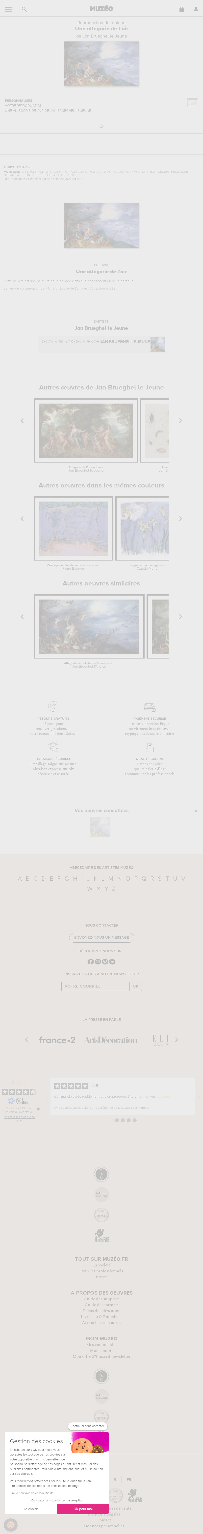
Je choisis (31, 1509)
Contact (104, 1520)
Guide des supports (102, 1299)
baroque (127, 281)
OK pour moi (83, 1509)
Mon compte (101, 1350)
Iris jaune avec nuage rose (147, 567)
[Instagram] (98, 964)
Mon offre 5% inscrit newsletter (102, 1356)
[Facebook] (90, 964)
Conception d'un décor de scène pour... (73, 567)
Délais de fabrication (101, 1311)
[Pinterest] (105, 964)
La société (101, 1265)
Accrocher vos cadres (101, 1323)
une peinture (40, 281)
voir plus (164, 1096)
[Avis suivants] (199, 1096)
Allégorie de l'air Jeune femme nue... (89, 665)
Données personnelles (104, 1526)
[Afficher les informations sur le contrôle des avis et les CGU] (38, 1109)
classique (79, 281)
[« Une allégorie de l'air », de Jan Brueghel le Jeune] (100, 827)
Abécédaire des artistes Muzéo (102, 867)
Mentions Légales (104, 1514)
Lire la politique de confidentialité (31, 1493)
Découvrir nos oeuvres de (95, 342)
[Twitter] (112, 964)
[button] (11, 1525)
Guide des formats (102, 1305)
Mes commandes (101, 1344)
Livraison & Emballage (102, 1317)
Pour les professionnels (101, 1271)
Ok (136, 986)
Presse (101, 1277)
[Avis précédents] (46, 1096)
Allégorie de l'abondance (86, 469)
